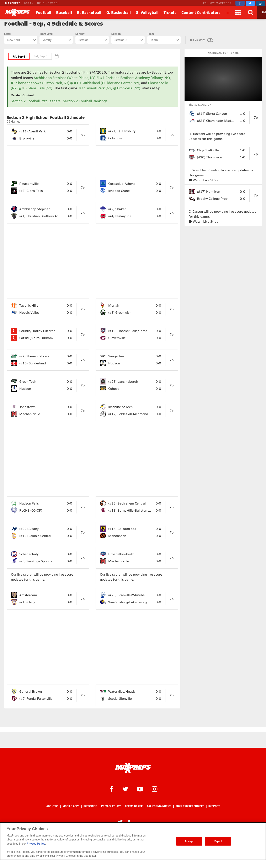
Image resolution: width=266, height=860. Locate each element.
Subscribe (90, 806)
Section (116, 34)
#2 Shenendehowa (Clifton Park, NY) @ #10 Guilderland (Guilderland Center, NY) (75, 82)
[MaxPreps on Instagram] (260, 3)
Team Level (46, 34)
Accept (189, 841)
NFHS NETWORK (48, 3)
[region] (133, 841)
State (7, 34)
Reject (218, 841)
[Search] (251, 12)
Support (214, 806)
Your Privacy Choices (190, 806)
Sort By (80, 34)
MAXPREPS (13, 3)
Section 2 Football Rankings (85, 101)
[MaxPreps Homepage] (133, 768)
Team (150, 34)
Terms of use (134, 806)
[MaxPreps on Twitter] (250, 3)
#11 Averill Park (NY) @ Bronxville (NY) (109, 88)
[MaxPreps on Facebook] (240, 3)
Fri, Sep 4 (19, 56)
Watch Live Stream (206, 180)
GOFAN (29, 3)
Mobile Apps (71, 806)
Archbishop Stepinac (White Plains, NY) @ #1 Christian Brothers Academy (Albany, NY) (102, 77)
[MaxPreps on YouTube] (140, 789)
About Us (52, 806)
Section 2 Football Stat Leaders (35, 101)
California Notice (159, 806)
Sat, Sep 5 (40, 56)
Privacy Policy (111, 806)
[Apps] (238, 12)
